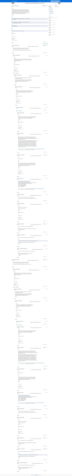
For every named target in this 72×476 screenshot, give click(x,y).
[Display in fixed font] (46, 41)
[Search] (59, 1)
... (13, 51)
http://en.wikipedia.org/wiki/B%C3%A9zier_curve (24, 181)
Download (51, 9)
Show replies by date (45, 43)
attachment (20, 110)
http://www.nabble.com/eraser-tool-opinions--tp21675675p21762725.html (35, 188)
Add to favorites (52, 13)
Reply (13, 42)
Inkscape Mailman (14, 1)
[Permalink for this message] (47, 41)
